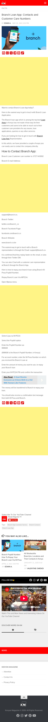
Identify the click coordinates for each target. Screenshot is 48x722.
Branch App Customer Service (17, 525)
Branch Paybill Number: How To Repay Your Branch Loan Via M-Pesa (12, 557)
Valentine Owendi (35, 568)
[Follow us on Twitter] (38, 580)
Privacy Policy (9, 682)
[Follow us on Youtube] (45, 580)
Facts (4, 8)
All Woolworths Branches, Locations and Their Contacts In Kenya (34, 556)
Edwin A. (7, 23)
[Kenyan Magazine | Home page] (4, 3)
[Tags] (35, 630)
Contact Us (8, 677)
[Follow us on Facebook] (30, 580)
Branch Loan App (8, 528)
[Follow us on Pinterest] (41, 580)
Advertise (7, 672)
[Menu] (45, 3)
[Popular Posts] (13, 630)
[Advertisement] (24, 81)
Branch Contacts (34, 525)
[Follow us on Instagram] (34, 580)
